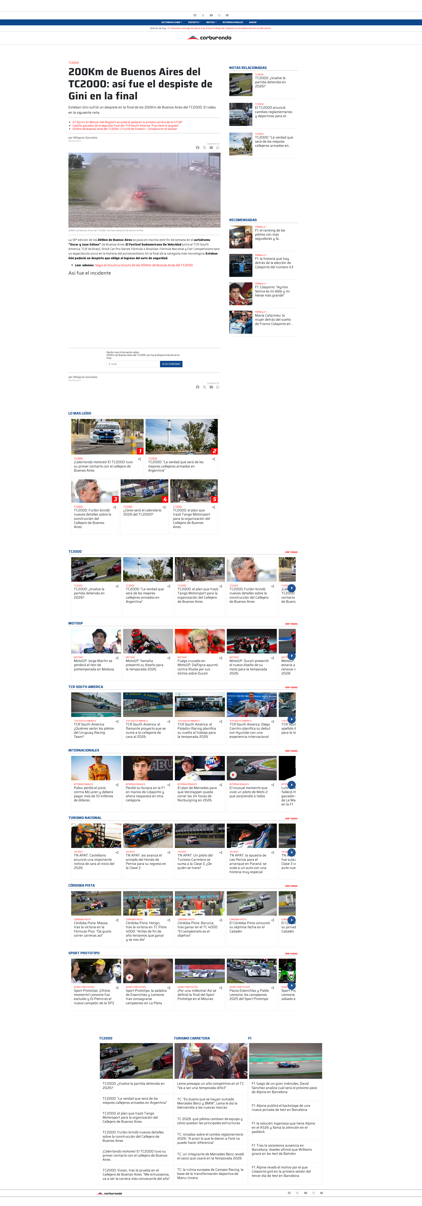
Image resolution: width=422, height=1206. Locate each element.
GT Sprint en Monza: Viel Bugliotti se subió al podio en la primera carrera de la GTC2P (127, 122)
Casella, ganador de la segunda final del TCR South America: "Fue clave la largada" (125, 125)
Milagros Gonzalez (85, 137)
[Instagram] (219, 15)
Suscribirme (171, 364)
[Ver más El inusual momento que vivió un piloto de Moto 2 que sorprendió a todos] (252, 768)
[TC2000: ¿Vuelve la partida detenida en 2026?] (136, 1061)
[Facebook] (195, 15)
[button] (171, 22)
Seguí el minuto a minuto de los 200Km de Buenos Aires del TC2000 (144, 265)
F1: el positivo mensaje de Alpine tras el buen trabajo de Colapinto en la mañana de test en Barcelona (219, 28)
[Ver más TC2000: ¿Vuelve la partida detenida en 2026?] (240, 84)
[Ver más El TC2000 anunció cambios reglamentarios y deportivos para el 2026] (240, 114)
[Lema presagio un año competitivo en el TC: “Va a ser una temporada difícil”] (211, 1061)
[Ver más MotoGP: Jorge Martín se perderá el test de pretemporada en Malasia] (96, 641)
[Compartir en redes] (139, 459)
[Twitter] (203, 15)
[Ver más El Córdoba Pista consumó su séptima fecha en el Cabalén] (252, 903)
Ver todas (291, 552)
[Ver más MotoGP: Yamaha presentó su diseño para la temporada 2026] (148, 641)
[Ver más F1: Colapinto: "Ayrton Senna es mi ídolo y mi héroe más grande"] (240, 293)
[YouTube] (211, 15)
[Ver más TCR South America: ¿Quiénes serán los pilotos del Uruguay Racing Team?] (96, 704)
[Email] (227, 15)
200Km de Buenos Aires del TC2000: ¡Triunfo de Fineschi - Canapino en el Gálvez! (124, 129)
